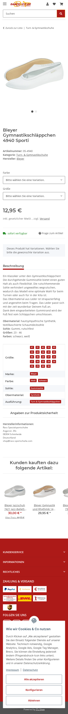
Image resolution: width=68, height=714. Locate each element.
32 (49, 347)
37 (49, 357)
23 (43, 357)
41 (32, 347)
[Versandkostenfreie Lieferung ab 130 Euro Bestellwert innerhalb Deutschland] (10, 598)
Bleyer (34, 373)
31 (37, 347)
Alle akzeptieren (34, 679)
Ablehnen (34, 700)
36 (37, 357)
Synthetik (35, 395)
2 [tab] (36, 111)
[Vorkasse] (25, 589)
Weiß (33, 380)
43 (54, 347)
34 (43, 352)
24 (54, 357)
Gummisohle (37, 388)
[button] (47, 4)
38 (37, 361)
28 (49, 361)
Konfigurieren (34, 689)
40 (43, 366)
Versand (45, 218)
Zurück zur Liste (13, 28)
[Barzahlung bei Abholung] (40, 589)
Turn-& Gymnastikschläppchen (45, 401)
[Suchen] (61, 13)
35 (54, 352)
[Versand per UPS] (10, 607)
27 (32, 361)
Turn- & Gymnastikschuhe (32, 155)
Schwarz (43, 380)
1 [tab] (32, 111)
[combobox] (34, 180)
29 (37, 366)
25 (43, 361)
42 (43, 347)
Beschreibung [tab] (13, 266)
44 (37, 352)
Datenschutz (30, 669)
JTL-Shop (40, 709)
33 (32, 352)
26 (32, 366)
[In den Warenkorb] (6, 39)
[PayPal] (10, 589)
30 (49, 366)
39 (54, 361)
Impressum (12, 669)
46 (32, 357)
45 (49, 352)
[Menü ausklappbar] (5, 2)
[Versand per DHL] (25, 598)
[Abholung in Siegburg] (40, 598)
